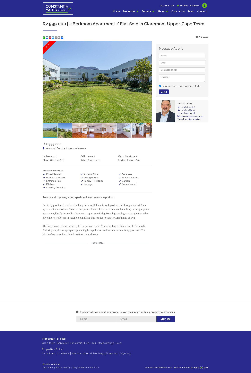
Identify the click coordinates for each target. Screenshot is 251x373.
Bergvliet (62, 343)
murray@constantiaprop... (192, 116)
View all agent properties (189, 119)
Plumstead (112, 353)
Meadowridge (106, 343)
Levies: (122, 160)
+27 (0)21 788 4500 (188, 110)
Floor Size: (49, 160)
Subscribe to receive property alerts (181, 86)
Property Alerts (189, 6)
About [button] (162, 11)
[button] (149, 43)
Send (164, 92)
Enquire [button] (147, 11)
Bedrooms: (49, 156)
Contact (202, 11)
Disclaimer (48, 367)
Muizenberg (97, 353)
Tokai (119, 343)
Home (116, 11)
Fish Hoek (90, 343)
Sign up (166, 318)
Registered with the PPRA (86, 367)
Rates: (83, 160)
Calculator (167, 6)
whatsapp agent (187, 113)
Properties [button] (129, 11)
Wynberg (125, 353)
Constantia (178, 11)
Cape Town (48, 343)
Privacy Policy (63, 367)
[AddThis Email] (59, 37)
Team (191, 11)
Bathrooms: (86, 156)
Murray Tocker (185, 103)
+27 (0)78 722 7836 (187, 107)
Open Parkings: (127, 156)
